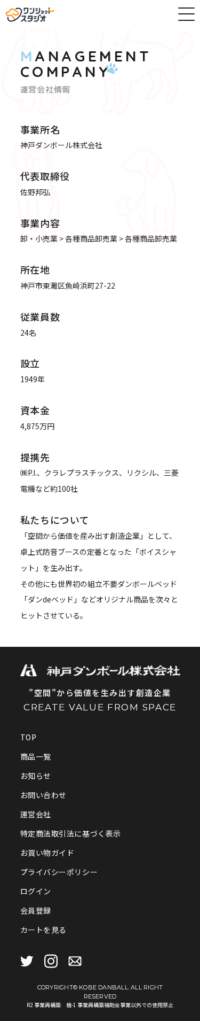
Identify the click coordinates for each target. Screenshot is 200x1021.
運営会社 (35, 814)
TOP (28, 737)
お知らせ (35, 775)
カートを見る (43, 929)
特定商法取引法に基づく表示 (70, 833)
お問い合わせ (43, 795)
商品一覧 (35, 756)
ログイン (35, 891)
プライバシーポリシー (59, 872)
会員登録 (35, 910)
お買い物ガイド (47, 852)
